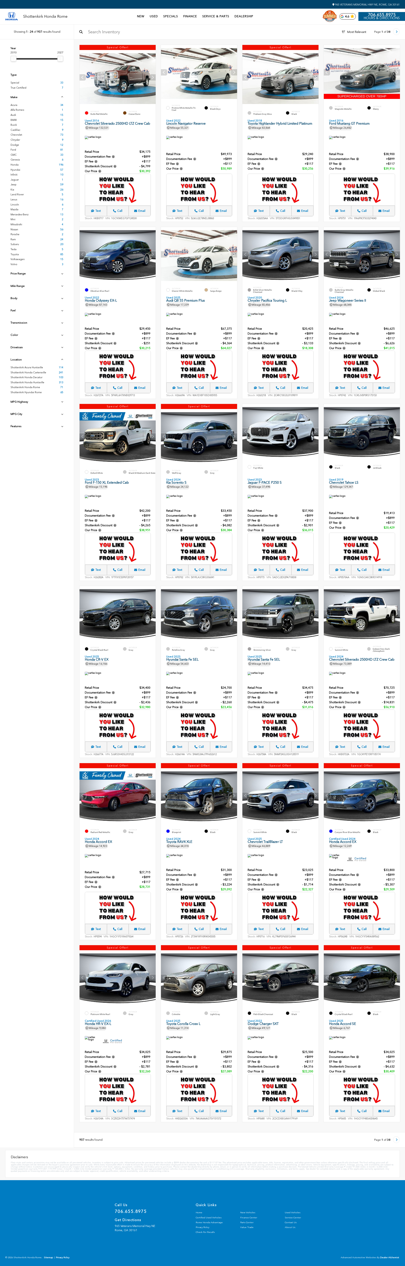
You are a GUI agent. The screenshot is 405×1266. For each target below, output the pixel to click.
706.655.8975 (382, 14)
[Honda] (11, 16)
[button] (152, 77)
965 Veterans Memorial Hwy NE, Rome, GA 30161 (367, 4)
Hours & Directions (382, 18)
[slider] (13, 59)
